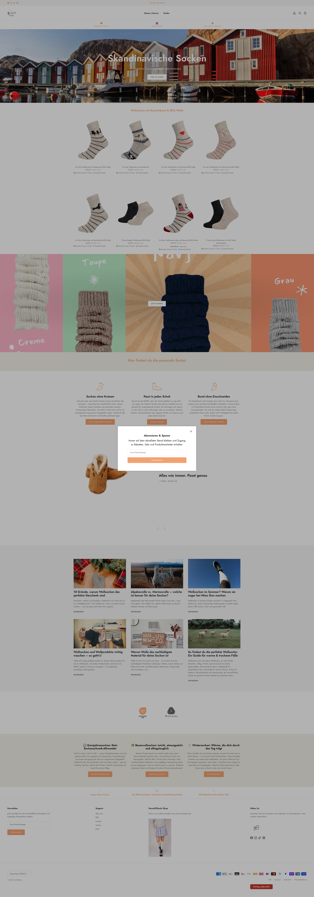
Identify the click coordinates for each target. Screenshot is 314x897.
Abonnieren (157, 460)
